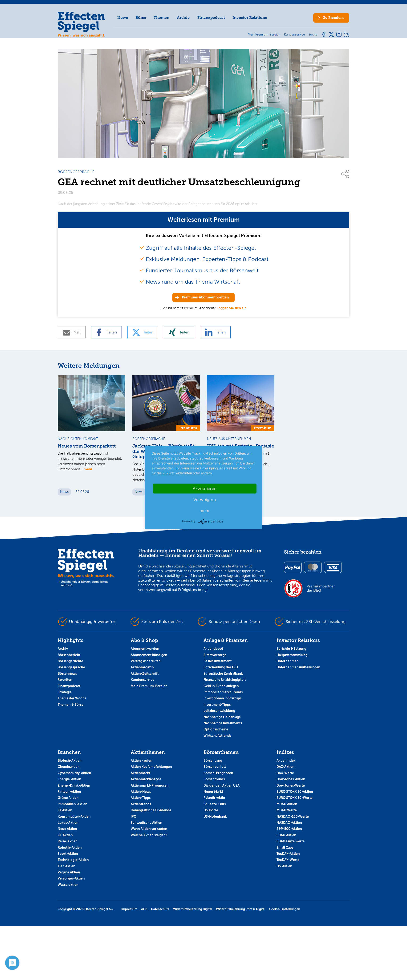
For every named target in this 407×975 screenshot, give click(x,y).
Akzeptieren (205, 488)
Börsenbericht (69, 655)
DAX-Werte (285, 773)
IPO (133, 816)
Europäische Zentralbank (223, 673)
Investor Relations (249, 17)
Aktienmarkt (140, 773)
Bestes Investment (218, 661)
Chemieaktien (69, 767)
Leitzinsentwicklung (219, 711)
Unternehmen (288, 661)
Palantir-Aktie (214, 798)
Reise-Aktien (67, 841)
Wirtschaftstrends (217, 735)
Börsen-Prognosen (218, 773)
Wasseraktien (68, 885)
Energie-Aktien (69, 779)
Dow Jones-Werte (291, 785)
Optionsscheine (216, 729)
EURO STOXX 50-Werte (295, 798)
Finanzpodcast (211, 17)
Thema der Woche (72, 698)
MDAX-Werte (287, 810)
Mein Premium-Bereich (149, 686)
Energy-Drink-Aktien (74, 785)
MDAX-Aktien (287, 804)
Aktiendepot (213, 648)
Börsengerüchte (70, 661)
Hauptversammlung (292, 655)
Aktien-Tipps (141, 798)
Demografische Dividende (151, 810)
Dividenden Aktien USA (222, 785)
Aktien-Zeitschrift (145, 673)
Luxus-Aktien (68, 822)
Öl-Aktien (65, 835)
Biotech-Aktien (69, 760)
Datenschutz (160, 909)
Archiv (183, 17)
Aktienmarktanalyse (146, 779)
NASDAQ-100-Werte (293, 816)
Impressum (129, 909)
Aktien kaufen (141, 760)
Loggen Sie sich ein (232, 308)
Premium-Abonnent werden (205, 297)
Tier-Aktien (66, 866)
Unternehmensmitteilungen (298, 667)
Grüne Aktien (68, 798)
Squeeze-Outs (215, 804)
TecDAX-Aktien (288, 854)
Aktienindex (286, 760)
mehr (88, 469)
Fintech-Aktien (69, 791)
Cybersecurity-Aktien (74, 773)
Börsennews (67, 673)
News (122, 17)
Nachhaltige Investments (223, 723)
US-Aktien (284, 866)
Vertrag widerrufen (146, 661)
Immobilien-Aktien (72, 804)
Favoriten (65, 680)
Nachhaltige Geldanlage (222, 717)
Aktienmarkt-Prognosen (150, 785)
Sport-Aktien (68, 854)
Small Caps (285, 847)
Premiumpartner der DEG (321, 588)
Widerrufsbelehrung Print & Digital (240, 909)
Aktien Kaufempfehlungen (151, 767)
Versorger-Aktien (71, 878)
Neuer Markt (213, 791)
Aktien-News (141, 791)
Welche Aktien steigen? (149, 835)
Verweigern (204, 499)
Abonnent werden (145, 648)
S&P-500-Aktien (289, 829)
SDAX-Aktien (286, 835)
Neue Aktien (67, 829)
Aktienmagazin (142, 667)
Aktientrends (141, 804)
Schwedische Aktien (146, 822)
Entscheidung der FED (221, 667)
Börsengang (213, 760)
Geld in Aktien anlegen (221, 686)
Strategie (65, 692)
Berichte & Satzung (291, 648)
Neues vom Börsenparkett (87, 446)
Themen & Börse (70, 704)
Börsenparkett (215, 767)
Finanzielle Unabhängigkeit (225, 680)
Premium (333, 18)
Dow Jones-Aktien (291, 779)
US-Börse (211, 810)
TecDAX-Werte (288, 860)
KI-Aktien (65, 810)
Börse (140, 17)
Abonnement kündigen (149, 655)
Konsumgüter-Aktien (74, 816)
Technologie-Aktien (73, 860)
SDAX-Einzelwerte (291, 841)
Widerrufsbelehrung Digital (192, 909)
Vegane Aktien (69, 872)
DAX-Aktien (285, 767)
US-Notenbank (215, 816)
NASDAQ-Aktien (289, 822)
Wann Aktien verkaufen (149, 829)
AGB (144, 909)
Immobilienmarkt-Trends (223, 692)
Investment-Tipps (217, 704)
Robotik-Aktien (70, 847)
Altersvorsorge (215, 655)
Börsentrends (214, 779)
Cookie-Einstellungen (284, 909)
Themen (161, 17)
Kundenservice (142, 680)
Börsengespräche (71, 667)
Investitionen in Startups (222, 698)
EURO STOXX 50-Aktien (295, 791)
